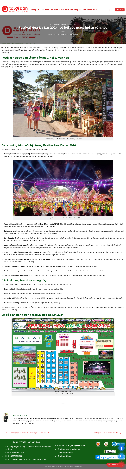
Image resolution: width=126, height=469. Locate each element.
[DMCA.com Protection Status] (110, 451)
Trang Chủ (35, 10)
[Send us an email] (119, 1)
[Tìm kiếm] (110, 9)
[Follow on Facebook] (116, 1)
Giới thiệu (45, 10)
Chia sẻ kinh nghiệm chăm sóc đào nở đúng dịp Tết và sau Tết (27, 433)
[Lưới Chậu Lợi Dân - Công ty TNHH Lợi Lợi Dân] (14, 9)
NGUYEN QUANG (72, 34)
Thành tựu (91, 10)
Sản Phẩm (54, 10)
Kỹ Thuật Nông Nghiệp (59, 24)
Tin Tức (73, 24)
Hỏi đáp (82, 10)
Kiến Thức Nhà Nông (69, 10)
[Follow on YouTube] (123, 1)
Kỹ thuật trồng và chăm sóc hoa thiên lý (107, 433)
